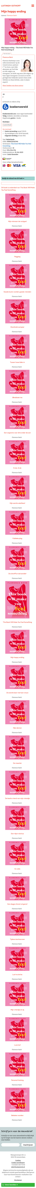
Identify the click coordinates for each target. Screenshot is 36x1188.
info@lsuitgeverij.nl (18, 1167)
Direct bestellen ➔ (11, 1185)
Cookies (18, 1160)
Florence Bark (12, 15)
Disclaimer (18, 1180)
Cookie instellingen (18, 1163)
